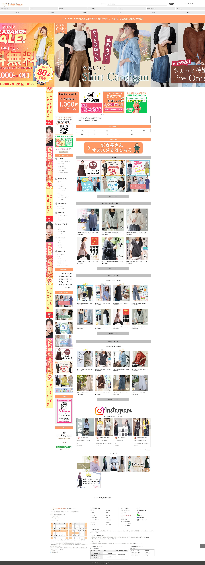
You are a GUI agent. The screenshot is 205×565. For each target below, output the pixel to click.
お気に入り (121, 8)
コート (59, 217)
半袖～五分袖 (60, 163)
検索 (171, 3)
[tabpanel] (68, 102)
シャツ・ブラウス (61, 168)
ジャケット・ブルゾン (62, 215)
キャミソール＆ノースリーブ (64, 161)
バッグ (59, 258)
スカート (59, 192)
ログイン (62, 8)
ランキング (85, 12)
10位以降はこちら (113, 333)
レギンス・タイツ (61, 188)
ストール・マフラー (62, 261)
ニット (59, 174)
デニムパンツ (60, 184)
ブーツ (59, 242)
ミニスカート (60, 199)
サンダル (59, 247)
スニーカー (60, 245)
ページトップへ (202, 546)
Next (203, 56)
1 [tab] (99, 88)
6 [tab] (105, 88)
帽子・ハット (60, 254)
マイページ (179, 8)
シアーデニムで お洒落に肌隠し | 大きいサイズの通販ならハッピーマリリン (127, 369)
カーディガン (60, 170)
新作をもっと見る (113, 268)
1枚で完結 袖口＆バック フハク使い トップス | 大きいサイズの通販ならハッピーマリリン (111, 326)
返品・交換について (152, 8)
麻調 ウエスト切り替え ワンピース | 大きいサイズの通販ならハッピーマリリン (91, 392)
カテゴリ (17, 12)
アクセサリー (60, 263)
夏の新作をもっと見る (113, 399)
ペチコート (60, 229)
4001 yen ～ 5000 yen (65, 284)
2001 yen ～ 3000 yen (65, 279)
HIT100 (188, 12)
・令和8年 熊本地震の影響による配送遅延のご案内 (89, 118)
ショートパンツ (61, 190)
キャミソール (60, 233)
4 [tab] (103, 88)
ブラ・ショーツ (61, 231)
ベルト (59, 256)
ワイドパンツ (60, 186)
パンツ (59, 181)
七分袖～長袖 (60, 166)
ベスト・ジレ (60, 220)
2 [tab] (100, 88)
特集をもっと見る (113, 196)
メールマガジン (92, 8)
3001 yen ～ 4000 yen (65, 282)
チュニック (60, 206)
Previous (2, 56)
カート (32, 8)
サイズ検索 (51, 12)
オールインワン (61, 208)
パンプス (59, 240)
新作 (119, 12)
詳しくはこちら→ (94, 532)
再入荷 (153, 12)
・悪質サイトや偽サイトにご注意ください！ (88, 120)
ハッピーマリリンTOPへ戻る (102, 498)
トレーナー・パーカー (62, 172)
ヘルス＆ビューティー (62, 265)
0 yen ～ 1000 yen (66, 273)
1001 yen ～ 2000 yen (65, 276)
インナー (59, 227)
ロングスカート (61, 195)
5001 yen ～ (68, 287)
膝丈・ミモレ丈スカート (63, 197)
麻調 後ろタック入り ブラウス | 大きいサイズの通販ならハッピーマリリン (145, 369)
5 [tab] (104, 88)
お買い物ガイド (4, 8)
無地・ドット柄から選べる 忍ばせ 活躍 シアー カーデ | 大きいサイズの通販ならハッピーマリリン (123, 261)
